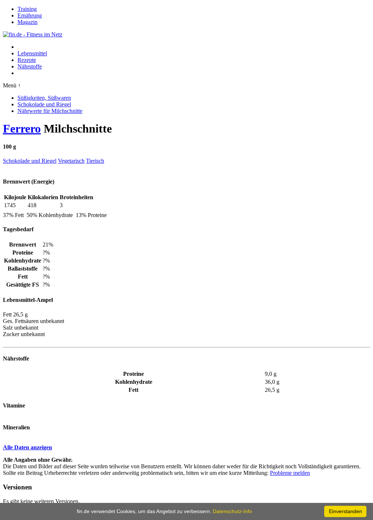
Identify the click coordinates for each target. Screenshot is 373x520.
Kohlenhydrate (133, 382)
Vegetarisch (71, 161)
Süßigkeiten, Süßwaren (44, 98)
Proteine (133, 374)
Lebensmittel (32, 53)
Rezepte (26, 60)
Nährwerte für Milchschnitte (49, 111)
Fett (133, 390)
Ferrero (22, 128)
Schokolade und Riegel (44, 104)
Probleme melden (290, 473)
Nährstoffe (29, 66)
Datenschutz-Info (232, 511)
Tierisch (95, 161)
